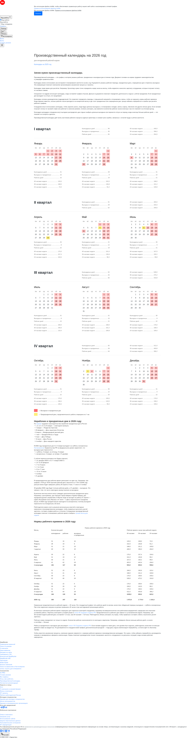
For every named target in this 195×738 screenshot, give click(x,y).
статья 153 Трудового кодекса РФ (79, 625)
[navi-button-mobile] (2, 45)
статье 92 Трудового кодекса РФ (85, 612)
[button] (2, 39)
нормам (39, 424)
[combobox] (4, 734)
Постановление (39, 448)
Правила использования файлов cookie (68, 10)
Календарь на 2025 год (42, 64)
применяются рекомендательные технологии (39, 727)
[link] (3, 33)
